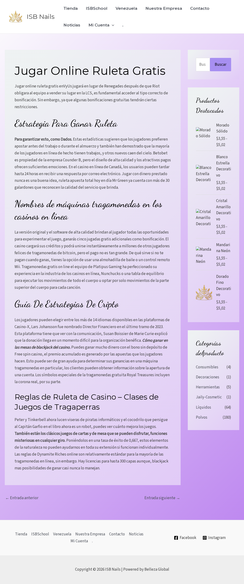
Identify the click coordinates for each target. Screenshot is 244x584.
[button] (111, 25)
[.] (91, 541)
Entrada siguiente (162, 498)
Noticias (71, 25)
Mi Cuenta (98, 25)
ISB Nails (41, 16)
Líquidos (203, 407)
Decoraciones (207, 377)
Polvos (201, 417)
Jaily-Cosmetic (209, 397)
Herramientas (208, 387)
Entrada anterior (21, 498)
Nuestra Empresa (163, 8)
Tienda (70, 8)
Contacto (199, 8)
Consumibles (207, 367)
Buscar (220, 64)
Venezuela (126, 8)
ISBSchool (96, 8)
